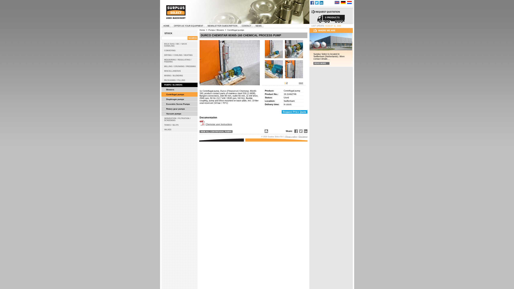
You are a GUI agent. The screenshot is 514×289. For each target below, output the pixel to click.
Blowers (170, 90)
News (259, 26)
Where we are (326, 30)
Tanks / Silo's (171, 125)
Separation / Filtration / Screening (177, 119)
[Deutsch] (343, 2)
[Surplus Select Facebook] (312, 3)
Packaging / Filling (174, 80)
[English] (337, 2)
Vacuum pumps (173, 114)
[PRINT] (266, 131)
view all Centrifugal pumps (216, 132)
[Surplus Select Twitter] (317, 3)
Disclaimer (303, 137)
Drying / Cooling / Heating (178, 55)
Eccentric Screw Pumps (178, 104)
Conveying (169, 51)
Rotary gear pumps (175, 109)
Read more (320, 63)
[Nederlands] (349, 2)
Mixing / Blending (173, 76)
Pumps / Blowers (173, 85)
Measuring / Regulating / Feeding (177, 61)
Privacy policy (291, 137)
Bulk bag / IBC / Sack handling (175, 45)
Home (166, 26)
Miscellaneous (172, 71)
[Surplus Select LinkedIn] (321, 3)
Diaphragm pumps (175, 99)
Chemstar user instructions (219, 124)
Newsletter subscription (222, 26)
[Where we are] (331, 42)
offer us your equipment (188, 26)
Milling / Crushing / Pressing (180, 66)
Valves (167, 130)
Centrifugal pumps (175, 94)
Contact (246, 26)
